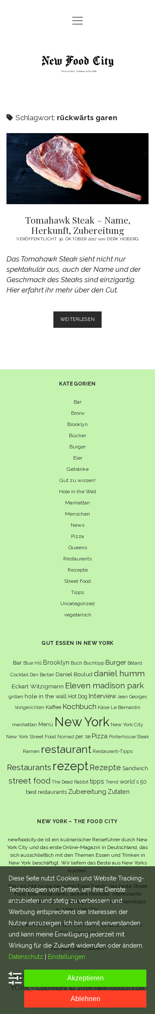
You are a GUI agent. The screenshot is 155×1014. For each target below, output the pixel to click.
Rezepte (78, 570)
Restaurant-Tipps (113, 751)
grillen (16, 697)
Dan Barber (42, 674)
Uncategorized (77, 603)
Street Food (77, 581)
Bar (77, 402)
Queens (77, 547)
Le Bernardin (125, 707)
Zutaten (119, 791)
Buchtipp (94, 663)
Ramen (31, 751)
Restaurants (77, 559)
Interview (102, 696)
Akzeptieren (85, 978)
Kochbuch (79, 706)
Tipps (77, 592)
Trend (111, 781)
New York (81, 721)
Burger (77, 447)
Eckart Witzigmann (38, 686)
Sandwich (135, 768)
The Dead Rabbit (70, 781)
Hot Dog (77, 696)
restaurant (66, 749)
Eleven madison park (104, 685)
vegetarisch (77, 615)
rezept (70, 766)
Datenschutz (26, 956)
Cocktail (19, 675)
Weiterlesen (81, 321)
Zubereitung (87, 791)
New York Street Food (31, 737)
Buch (76, 663)
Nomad (65, 736)
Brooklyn (77, 424)
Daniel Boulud (74, 674)
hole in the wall (46, 696)
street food (29, 780)
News (77, 525)
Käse (103, 707)
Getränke (78, 469)
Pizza (77, 536)
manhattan (24, 725)
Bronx (77, 413)
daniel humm (119, 673)
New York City (127, 725)
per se (82, 736)
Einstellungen (66, 956)
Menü (45, 724)
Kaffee (53, 707)
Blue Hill (32, 663)
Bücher (77, 435)
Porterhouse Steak (129, 736)
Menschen (77, 514)
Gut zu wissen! (77, 480)
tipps (97, 781)
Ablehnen (85, 998)
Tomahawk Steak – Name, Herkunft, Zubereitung (77, 168)
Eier (77, 458)
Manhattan (77, 503)
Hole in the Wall (77, 491)
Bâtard (134, 663)
